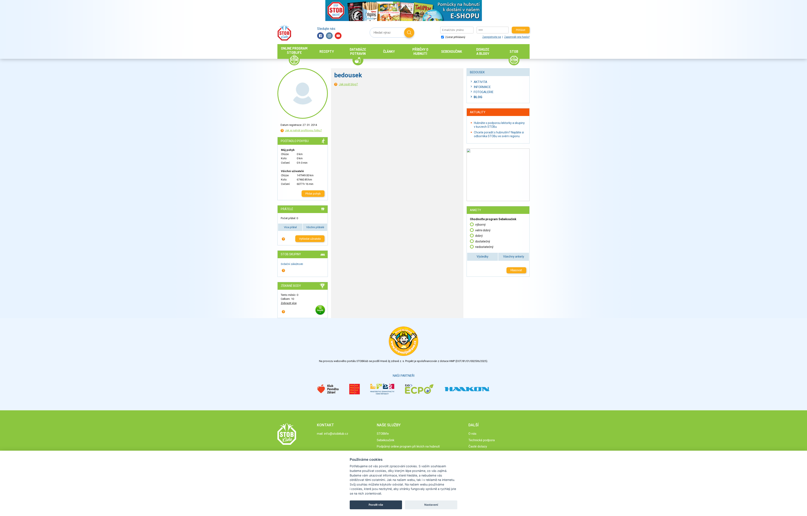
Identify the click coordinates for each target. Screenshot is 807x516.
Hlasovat (516, 270)
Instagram (329, 35)
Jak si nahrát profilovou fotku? (303, 130)
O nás (472, 434)
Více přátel (290, 227)
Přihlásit (520, 30)
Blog (478, 97)
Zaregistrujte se (491, 37)
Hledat (409, 33)
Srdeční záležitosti (292, 264)
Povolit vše (376, 504)
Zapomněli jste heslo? (517, 37)
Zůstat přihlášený (454, 37)
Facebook (320, 35)
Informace (482, 87)
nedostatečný (484, 247)
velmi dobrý (483, 230)
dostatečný (482, 241)
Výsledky (482, 256)
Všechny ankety (513, 256)
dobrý (479, 235)
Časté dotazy (477, 446)
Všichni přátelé (315, 227)
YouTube (338, 35)
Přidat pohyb (313, 193)
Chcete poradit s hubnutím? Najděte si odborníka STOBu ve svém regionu (499, 134)
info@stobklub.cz (336, 434)
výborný (480, 224)
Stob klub (284, 33)
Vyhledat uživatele (310, 238)
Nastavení (431, 504)
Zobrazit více (289, 303)
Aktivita (480, 82)
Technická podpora (481, 440)
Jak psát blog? (348, 84)
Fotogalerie (483, 92)
